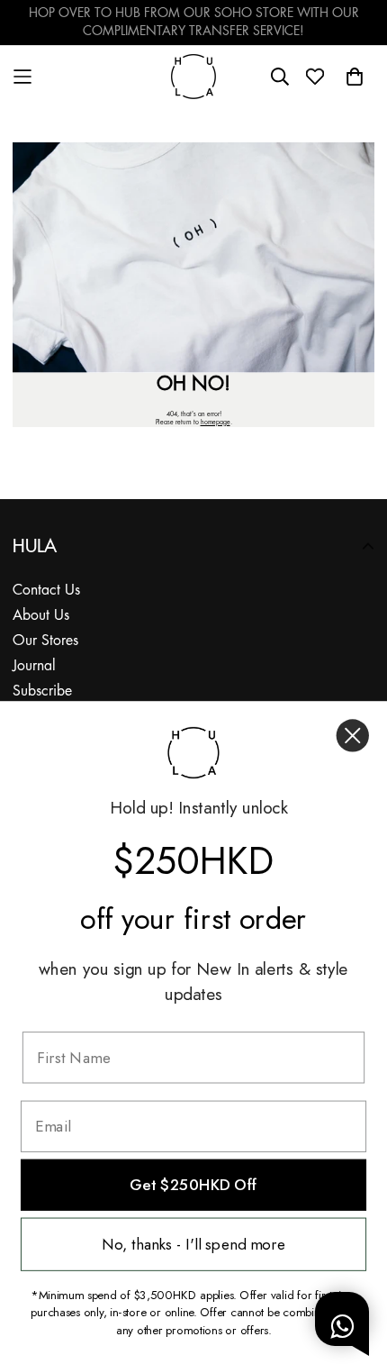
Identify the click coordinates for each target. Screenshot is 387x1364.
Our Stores (45, 641)
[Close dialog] (353, 735)
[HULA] (193, 76)
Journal (34, 666)
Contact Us (46, 590)
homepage (215, 422)
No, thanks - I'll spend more (193, 1244)
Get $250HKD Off (193, 1185)
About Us (41, 615)
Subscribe (42, 691)
